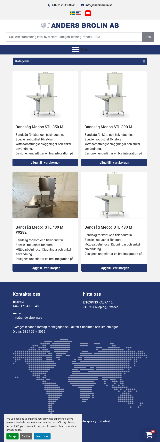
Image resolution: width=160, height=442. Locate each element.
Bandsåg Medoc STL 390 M (108, 127)
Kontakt (105, 421)
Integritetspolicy (85, 421)
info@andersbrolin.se (98, 5)
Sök (148, 37)
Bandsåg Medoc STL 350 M (39, 127)
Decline (26, 436)
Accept (12, 436)
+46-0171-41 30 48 (63, 5)
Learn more (42, 436)
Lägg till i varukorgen (45, 162)
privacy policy (13, 429)
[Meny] (75, 49)
